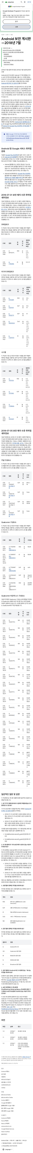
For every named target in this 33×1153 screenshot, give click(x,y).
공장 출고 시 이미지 (6, 1082)
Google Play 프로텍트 (12, 155)
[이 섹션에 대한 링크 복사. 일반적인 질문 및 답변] (21, 794)
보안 (12, 34)
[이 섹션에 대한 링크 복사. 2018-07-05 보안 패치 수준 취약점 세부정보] (10, 434)
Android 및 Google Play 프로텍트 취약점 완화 (16, 126)
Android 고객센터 (5, 1118)
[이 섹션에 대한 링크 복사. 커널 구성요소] (12, 460)
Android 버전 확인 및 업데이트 (10, 83)
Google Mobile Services (7, 1129)
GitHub (3, 1087)
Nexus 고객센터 (5, 1123)
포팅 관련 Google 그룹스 (7, 1111)
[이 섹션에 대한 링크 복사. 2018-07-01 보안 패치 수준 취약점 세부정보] (10, 198)
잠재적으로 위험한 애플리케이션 (14, 178)
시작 (16, 27)
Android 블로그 (5, 1100)
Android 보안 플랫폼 (10, 157)
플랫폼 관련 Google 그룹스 (8, 1105)
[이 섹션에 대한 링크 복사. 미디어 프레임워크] (15, 272)
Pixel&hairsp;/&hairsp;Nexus (9, 1009)
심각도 (5, 209)
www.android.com (6, 1126)
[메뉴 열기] (2, 2)
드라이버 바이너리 (5, 1085)
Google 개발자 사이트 (13, 980)
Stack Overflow (5, 1131)
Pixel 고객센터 (4, 1121)
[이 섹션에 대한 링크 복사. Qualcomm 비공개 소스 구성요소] (26, 596)
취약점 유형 (15, 443)
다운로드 (3, 1077)
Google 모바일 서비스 (11, 182)
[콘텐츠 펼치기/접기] (12, 48)
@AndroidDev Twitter (7, 1097)
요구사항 (3, 1074)
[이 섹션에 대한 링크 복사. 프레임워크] (10, 225)
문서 (7, 34)
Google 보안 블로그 (6, 1103)
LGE (11, 1007)
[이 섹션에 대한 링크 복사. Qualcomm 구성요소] (18, 522)
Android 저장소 (5, 1071)
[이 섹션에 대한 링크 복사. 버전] (6, 1020)
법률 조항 (18, 1140)
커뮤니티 (12, 1140)
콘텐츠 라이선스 (26, 1057)
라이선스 (25, 1140)
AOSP (2, 34)
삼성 (8, 1007)
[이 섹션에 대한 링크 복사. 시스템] (7, 352)
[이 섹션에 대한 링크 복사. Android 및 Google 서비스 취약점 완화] (6, 152)
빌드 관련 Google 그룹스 (7, 1108)
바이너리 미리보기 (5, 1079)
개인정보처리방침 (6, 1143)
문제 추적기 (4, 1134)
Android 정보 (4, 1140)
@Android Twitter (6, 1095)
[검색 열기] (21, 2)
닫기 (16, 21)
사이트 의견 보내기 (17, 1143)
